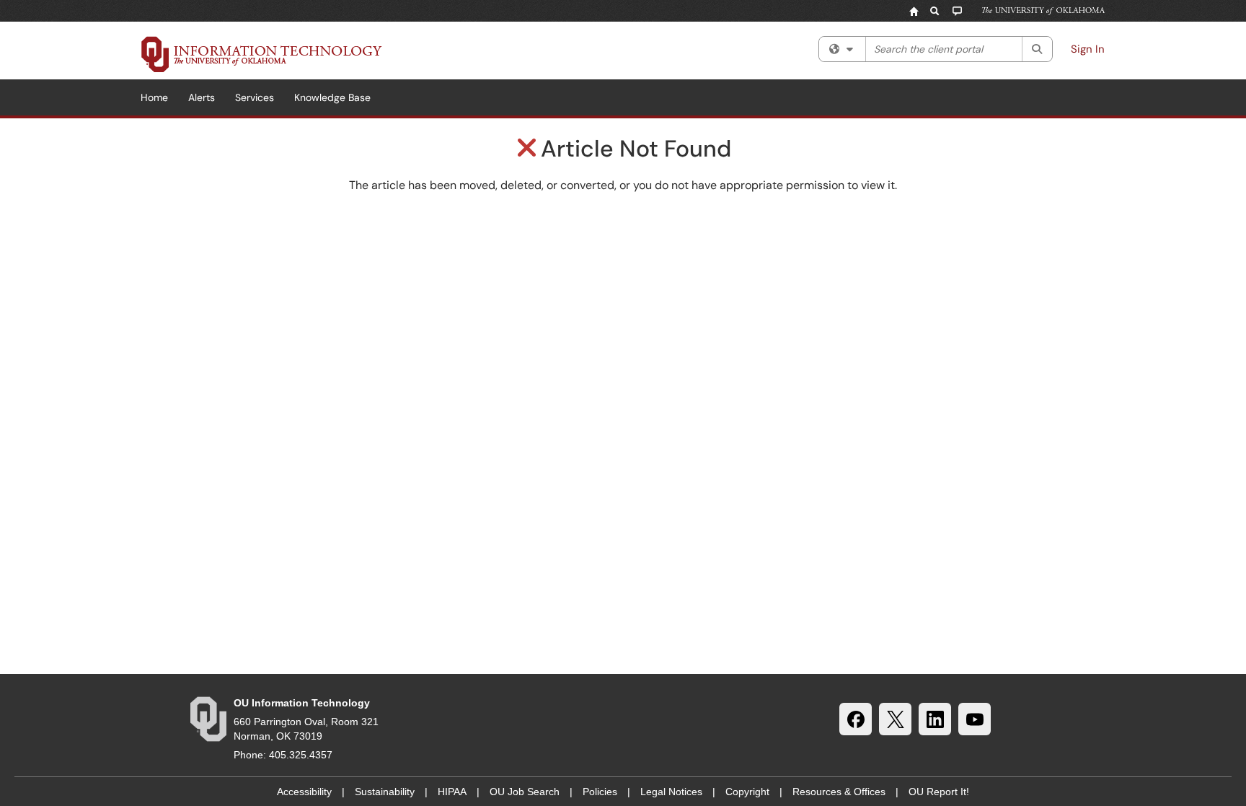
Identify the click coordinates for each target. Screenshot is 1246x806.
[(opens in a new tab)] (261, 54)
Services (254, 97)
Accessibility (304, 791)
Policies (600, 791)
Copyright (747, 791)
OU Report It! (939, 791)
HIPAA (452, 791)
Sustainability (385, 791)
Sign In (1088, 49)
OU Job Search (525, 791)
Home (154, 97)
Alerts (201, 97)
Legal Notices (671, 791)
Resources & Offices (838, 791)
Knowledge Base (332, 97)
